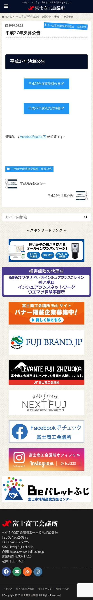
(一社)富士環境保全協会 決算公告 (31, 169)
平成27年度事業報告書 (44, 83)
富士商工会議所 (29, 595)
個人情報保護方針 (25, 589)
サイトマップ (45, 589)
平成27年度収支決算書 (44, 108)
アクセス (7, 589)
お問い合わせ (62, 589)
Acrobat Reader (31, 137)
